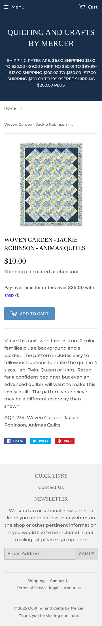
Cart (92, 7)
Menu (18, 7)
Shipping (14, 271)
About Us (72, 587)
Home (10, 108)
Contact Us (51, 487)
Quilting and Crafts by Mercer (51, 38)
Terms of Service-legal (37, 587)
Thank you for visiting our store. (49, 615)
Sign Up (86, 553)
